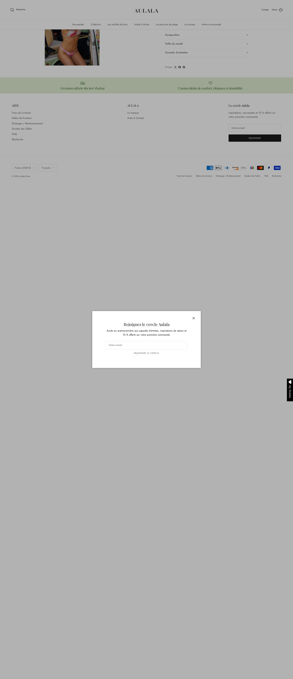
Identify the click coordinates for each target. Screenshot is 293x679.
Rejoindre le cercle (146, 353)
